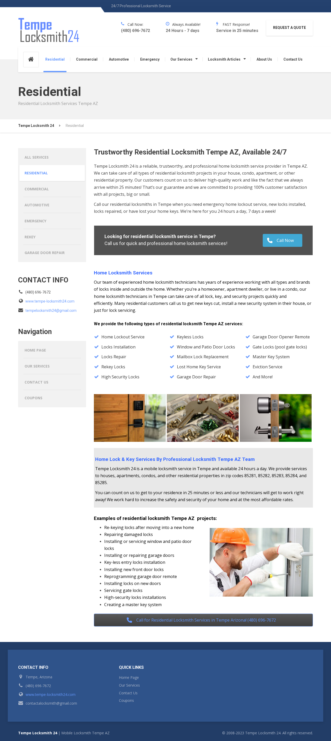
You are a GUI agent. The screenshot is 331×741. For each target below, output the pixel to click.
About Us (264, 59)
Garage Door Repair (45, 252)
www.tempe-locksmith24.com (49, 301)
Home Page (35, 350)
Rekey (30, 236)
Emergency (150, 59)
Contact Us (293, 59)
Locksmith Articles (224, 59)
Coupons (33, 397)
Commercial (86, 59)
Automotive (119, 59)
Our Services (181, 59)
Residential (55, 59)
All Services (37, 157)
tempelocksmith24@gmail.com (51, 310)
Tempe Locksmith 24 (37, 732)
